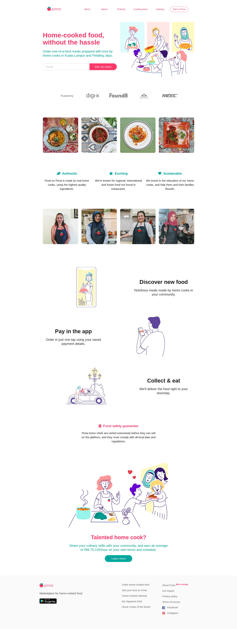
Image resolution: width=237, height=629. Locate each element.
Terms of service (171, 602)
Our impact (168, 591)
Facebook (172, 607)
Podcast (121, 9)
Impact (104, 9)
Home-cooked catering (134, 595)
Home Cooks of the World (136, 607)
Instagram (172, 613)
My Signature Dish (132, 601)
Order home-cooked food (135, 584)
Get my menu (103, 66)
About (87, 9)
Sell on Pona (179, 9)
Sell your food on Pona (134, 590)
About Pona (175, 585)
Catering (160, 9)
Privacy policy (169, 596)
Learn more (119, 558)
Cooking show (141, 9)
